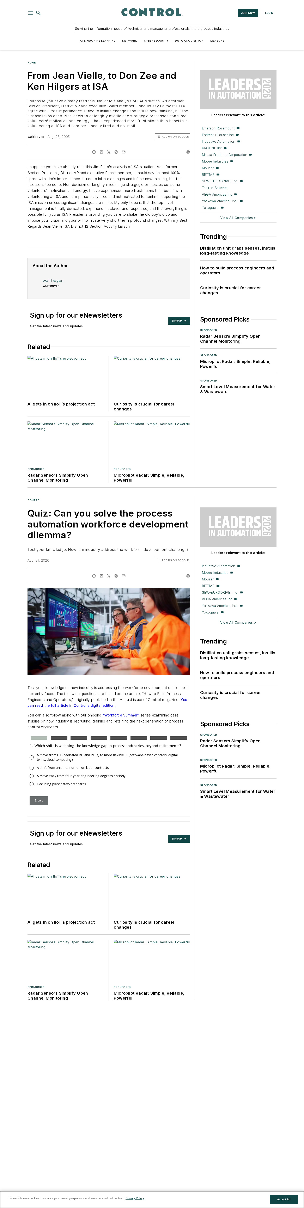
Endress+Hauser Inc (218, 135)
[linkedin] (101, 152)
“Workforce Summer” (120, 715)
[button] (31, 13)
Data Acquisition (189, 40)
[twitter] (109, 152)
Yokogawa (210, 208)
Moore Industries (215, 161)
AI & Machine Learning (98, 40)
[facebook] (94, 152)
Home (32, 62)
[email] (124, 152)
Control (34, 500)
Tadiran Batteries (215, 188)
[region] (152, 1199)
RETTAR (208, 174)
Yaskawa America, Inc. (220, 201)
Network (129, 40)
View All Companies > (238, 218)
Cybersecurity (156, 40)
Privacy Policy (135, 1198)
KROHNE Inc (212, 148)
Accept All (283, 1199)
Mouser (208, 168)
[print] (188, 152)
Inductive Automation (218, 141)
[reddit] (116, 152)
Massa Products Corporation (224, 155)
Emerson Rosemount (218, 128)
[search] (38, 13)
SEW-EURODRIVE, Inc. (220, 181)
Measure (217, 40)
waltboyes (36, 137)
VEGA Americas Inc (217, 194)
